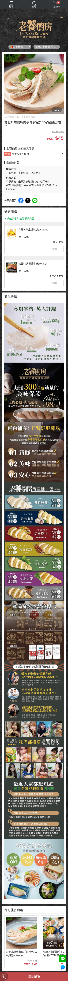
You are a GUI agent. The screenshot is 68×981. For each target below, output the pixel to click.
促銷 (7, 153)
